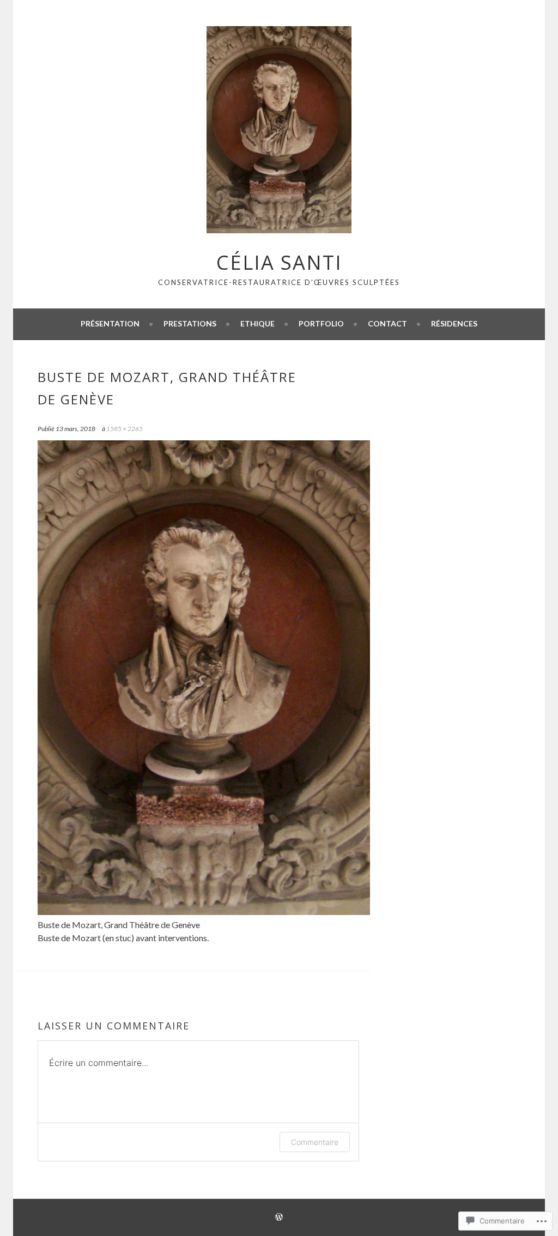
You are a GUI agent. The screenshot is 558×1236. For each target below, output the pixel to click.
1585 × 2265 (124, 429)
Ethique (257, 323)
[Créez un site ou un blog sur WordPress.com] (279, 1218)
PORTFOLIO (321, 323)
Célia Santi (279, 262)
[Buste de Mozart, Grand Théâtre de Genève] (204, 911)
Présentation (110, 323)
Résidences (454, 323)
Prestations (189, 323)
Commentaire (314, 1142)
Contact (387, 323)
